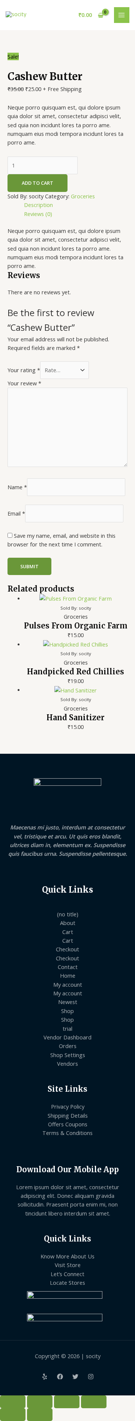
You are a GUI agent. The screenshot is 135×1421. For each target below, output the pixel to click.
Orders (67, 1046)
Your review (24, 383)
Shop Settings (67, 1055)
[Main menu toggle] (122, 15)
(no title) (67, 914)
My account (67, 984)
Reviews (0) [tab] (38, 214)
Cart (67, 932)
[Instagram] (91, 1377)
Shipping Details (68, 1115)
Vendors (67, 1063)
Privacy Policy (67, 1106)
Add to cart (37, 183)
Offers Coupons (67, 1124)
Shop (67, 1011)
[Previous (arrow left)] (13, 1414)
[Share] (67, 1401)
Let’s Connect (67, 1274)
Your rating (24, 370)
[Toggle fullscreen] (39, 1401)
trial (67, 1028)
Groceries (83, 196)
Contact (68, 967)
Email (16, 513)
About (67, 923)
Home (67, 975)
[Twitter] (75, 1377)
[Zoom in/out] (13, 1401)
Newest (67, 1002)
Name (17, 486)
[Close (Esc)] (93, 1401)
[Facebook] (60, 1377)
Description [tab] (38, 204)
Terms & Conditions (67, 1132)
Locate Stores (67, 1282)
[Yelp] (45, 1377)
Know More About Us (67, 1256)
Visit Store (68, 1265)
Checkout (67, 949)
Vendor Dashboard (68, 1037)
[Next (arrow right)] (39, 1414)
